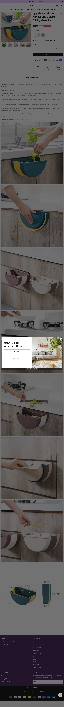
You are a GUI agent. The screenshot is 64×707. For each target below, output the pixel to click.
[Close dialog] (61, 339)
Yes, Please (16, 351)
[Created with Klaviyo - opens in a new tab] (32, 369)
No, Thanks (16, 358)
